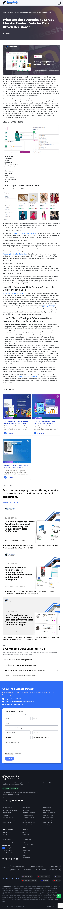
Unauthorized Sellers (48, 817)
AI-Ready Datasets (9, 848)
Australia (44, 880)
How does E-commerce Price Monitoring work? (20, 676)
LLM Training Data (7, 850)
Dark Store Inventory (7, 842)
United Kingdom (43, 876)
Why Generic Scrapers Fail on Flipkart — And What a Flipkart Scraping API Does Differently (16, 468)
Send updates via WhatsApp (14, 728)
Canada (56, 880)
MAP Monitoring (47, 807)
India (57, 876)
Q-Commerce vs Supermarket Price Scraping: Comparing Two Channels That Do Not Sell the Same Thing (16, 424)
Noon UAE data (15, 870)
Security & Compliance (28, 844)
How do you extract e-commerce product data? (20, 665)
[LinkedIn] (13, 800)
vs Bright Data (26, 850)
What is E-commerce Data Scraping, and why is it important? (24, 670)
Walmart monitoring (37, 866)
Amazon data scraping (17, 866)
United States (27, 876)
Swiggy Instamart (6, 839)
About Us (25, 832)
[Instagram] (16, 800)
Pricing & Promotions (28, 815)
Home (4, 12)
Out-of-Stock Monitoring (29, 822)
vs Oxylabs (25, 852)
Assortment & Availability (29, 812)
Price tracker (27, 870)
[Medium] (19, 800)
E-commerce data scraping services (15, 293)
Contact (24, 837)
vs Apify (24, 855)
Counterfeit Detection (48, 815)
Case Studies (26, 834)
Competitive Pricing (47, 822)
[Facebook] (3, 800)
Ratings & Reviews (27, 820)
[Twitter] (7, 800)
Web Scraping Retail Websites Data (15, 254)
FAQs (24, 842)
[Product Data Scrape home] (10, 3)
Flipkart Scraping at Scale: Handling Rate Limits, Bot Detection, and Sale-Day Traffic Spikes (44, 424)
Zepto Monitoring (6, 837)
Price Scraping (5, 815)
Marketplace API (55, 870)
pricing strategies (49, 306)
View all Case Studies (10, 502)
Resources (10, 12)
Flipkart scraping (55, 866)
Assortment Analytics (7, 817)
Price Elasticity (46, 825)
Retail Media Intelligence (29, 825)
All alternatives (26, 857)
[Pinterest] (10, 800)
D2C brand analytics (40, 870)
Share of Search (26, 807)
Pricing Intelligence (7, 807)
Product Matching (47, 820)
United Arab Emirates (29, 880)
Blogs (16, 12)
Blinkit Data (5, 834)
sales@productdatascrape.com (11, 794)
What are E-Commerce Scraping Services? (18, 660)
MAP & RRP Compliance (49, 812)
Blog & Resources (27, 839)
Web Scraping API (6, 822)
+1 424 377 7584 (7, 797)
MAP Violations (46, 810)
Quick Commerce (6, 832)
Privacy (49, 906)
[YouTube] (22, 800)
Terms (53, 906)
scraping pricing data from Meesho (24, 233)
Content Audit (26, 810)
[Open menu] (59, 3)
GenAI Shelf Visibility (7, 852)
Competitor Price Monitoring (28, 376)
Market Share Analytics (28, 817)
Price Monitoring (6, 812)
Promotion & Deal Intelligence (10, 820)
